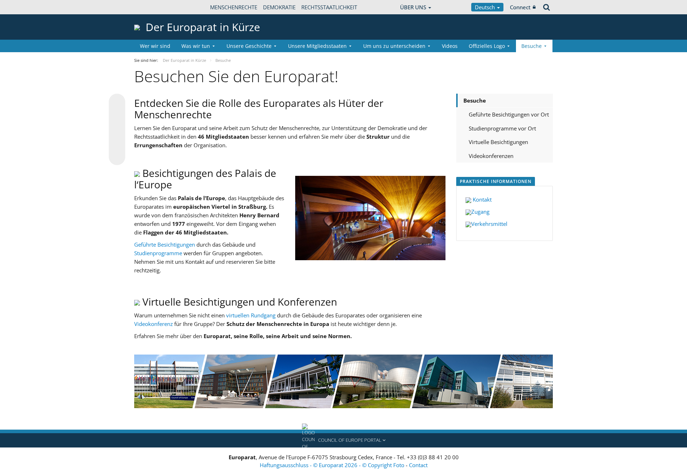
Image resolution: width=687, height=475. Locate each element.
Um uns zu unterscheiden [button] (394, 46)
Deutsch (485, 7)
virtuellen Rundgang (251, 315)
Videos (450, 46)
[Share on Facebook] (117, 129)
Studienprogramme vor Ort (502, 128)
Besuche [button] (531, 46)
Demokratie (279, 7)
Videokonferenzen (491, 155)
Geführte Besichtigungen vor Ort (509, 114)
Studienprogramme (159, 253)
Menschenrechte (233, 7)
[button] (343, 440)
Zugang (480, 211)
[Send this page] (117, 157)
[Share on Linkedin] (117, 143)
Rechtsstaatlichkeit (329, 7)
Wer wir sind (155, 46)
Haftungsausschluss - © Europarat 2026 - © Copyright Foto (333, 465)
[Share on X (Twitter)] (117, 116)
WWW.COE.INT (152, 7)
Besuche (474, 100)
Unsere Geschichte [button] (249, 46)
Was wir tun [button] (195, 46)
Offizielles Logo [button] (487, 46)
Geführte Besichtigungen (164, 244)
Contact (418, 465)
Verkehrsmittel (489, 223)
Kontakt (481, 199)
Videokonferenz (154, 323)
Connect (520, 7)
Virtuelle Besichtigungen (498, 141)
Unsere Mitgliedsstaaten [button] (317, 46)
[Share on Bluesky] (117, 102)
